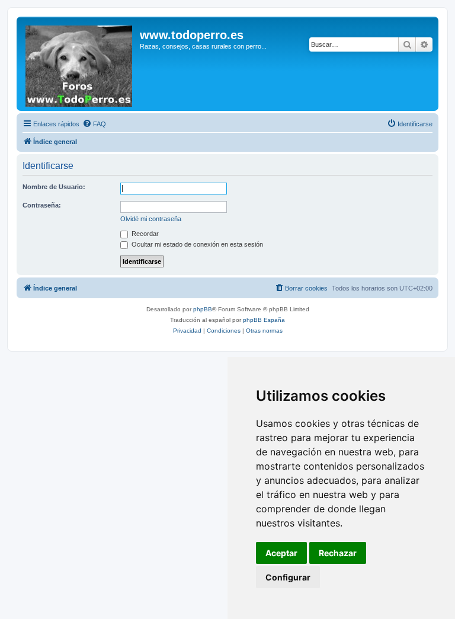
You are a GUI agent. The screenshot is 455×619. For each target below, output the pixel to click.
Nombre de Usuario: (54, 186)
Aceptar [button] (281, 553)
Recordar (144, 233)
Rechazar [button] (338, 553)
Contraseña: (42, 205)
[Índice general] (80, 64)
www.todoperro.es (191, 35)
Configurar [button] (287, 577)
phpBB (202, 309)
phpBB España (264, 320)
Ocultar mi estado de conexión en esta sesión (196, 244)
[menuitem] (94, 124)
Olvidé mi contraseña (150, 218)
